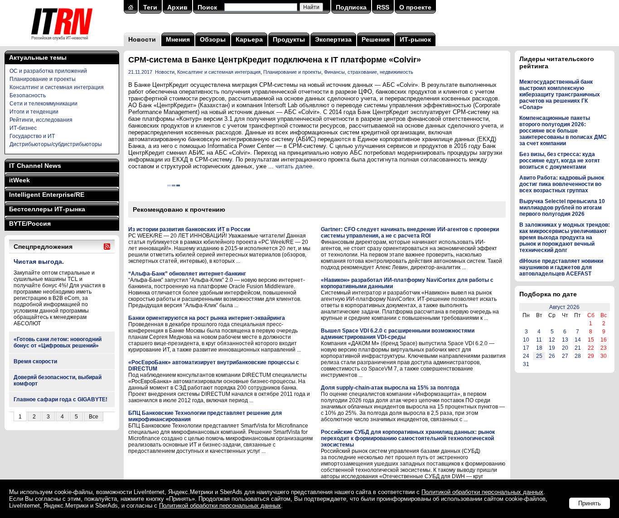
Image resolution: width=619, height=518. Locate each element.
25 (539, 356)
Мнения (178, 39)
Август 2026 (564, 307)
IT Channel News (35, 165)
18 (539, 348)
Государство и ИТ (32, 136)
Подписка (351, 7)
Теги (150, 7)
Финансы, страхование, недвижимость (368, 72)
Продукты (289, 39)
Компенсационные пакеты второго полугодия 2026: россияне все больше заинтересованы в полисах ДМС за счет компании (563, 131)
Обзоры (213, 39)
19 (552, 348)
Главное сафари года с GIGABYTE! (60, 399)
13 (565, 340)
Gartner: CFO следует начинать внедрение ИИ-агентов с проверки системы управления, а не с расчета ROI (410, 232)
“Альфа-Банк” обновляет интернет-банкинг (187, 274)
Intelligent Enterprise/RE (46, 194)
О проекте (415, 7)
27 (565, 356)
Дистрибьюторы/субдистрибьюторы (56, 144)
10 (526, 340)
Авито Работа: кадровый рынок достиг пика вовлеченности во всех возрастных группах (561, 184)
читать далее (294, 166)
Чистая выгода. (39, 261)
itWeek (19, 180)
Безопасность (28, 95)
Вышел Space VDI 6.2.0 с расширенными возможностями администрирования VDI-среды (397, 334)
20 (565, 348)
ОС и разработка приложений (48, 71)
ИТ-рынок (415, 39)
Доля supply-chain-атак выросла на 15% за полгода (390, 388)
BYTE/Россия (30, 223)
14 (578, 340)
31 (526, 364)
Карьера (249, 39)
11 (539, 340)
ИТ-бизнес (23, 128)
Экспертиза (333, 39)
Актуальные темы (38, 57)
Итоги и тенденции (34, 112)
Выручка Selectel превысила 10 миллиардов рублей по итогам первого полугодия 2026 (562, 207)
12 (552, 340)
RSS (383, 7)
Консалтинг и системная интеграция (57, 87)
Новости (142, 39)
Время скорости (35, 361)
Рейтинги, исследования (41, 120)
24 (526, 356)
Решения (376, 39)
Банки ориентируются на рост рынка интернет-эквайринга (206, 318)
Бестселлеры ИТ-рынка (47, 209)
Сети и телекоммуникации (43, 103)
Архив (177, 7)
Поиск (207, 7)
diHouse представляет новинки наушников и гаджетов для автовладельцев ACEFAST (561, 267)
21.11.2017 (140, 72)
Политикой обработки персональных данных (482, 492)
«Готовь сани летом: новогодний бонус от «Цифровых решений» (58, 342)
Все (93, 416)
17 (526, 348)
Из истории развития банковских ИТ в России (189, 229)
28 (578, 356)
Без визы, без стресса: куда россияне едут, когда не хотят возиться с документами (559, 160)
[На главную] (62, 43)
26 (552, 356)
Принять (589, 503)
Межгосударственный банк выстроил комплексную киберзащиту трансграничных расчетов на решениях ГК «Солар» (559, 94)
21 (578, 348)
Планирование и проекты (43, 79)
